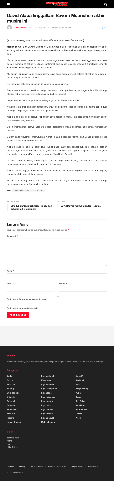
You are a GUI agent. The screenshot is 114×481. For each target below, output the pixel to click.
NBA (77, 384)
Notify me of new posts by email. (22, 308)
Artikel (10, 376)
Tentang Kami (13, 437)
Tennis (78, 413)
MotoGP (79, 376)
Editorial (11, 401)
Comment (12, 236)
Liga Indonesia (48, 397)
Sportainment (81, 409)
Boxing (10, 388)
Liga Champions (49, 388)
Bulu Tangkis (13, 392)
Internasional (47, 376)
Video (78, 417)
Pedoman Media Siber (57, 466)
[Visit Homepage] (57, 4)
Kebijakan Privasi (36, 466)
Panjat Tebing (82, 388)
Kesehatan (46, 380)
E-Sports (11, 397)
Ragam (78, 397)
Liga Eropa (46, 392)
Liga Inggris (47, 401)
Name (10, 270)
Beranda (10, 466)
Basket (10, 380)
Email (10, 283)
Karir (9, 443)
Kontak (10, 440)
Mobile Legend (48, 422)
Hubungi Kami (94, 466)
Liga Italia (46, 405)
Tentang (21, 466)
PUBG (78, 392)
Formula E (12, 409)
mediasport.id (18, 472)
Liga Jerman (55, 27)
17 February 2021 (40, 27)
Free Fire (11, 413)
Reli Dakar (80, 401)
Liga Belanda (47, 384)
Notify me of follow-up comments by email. (27, 298)
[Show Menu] (8, 4)
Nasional (79, 380)
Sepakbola (66, 27)
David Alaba (38, 190)
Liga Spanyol (47, 417)
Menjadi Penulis (77, 466)
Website (63, 283)
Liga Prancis (47, 413)
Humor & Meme (14, 422)
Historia (10, 417)
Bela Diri (11, 384)
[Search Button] (105, 4)
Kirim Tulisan (12, 447)
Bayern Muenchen (21, 190)
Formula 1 (11, 405)
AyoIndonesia (21, 27)
